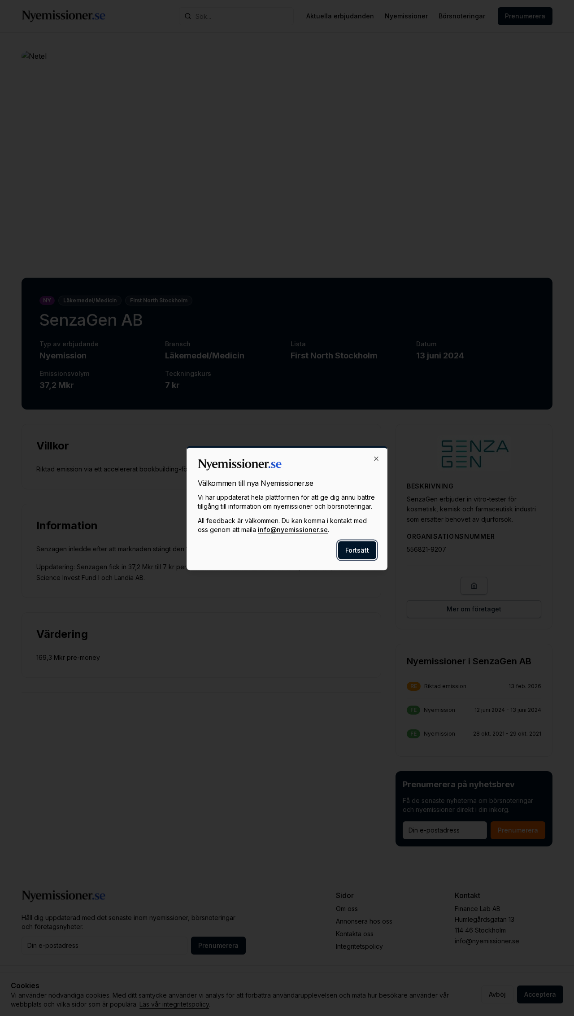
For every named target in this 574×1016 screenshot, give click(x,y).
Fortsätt (357, 550)
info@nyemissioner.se (293, 529)
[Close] (376, 458)
